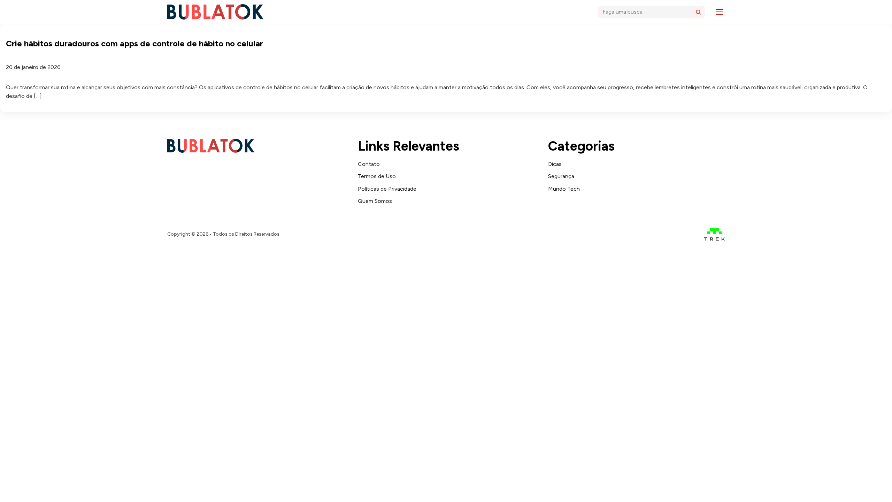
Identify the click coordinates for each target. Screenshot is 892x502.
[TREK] (714, 234)
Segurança (561, 176)
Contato (369, 164)
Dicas (555, 164)
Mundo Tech (564, 188)
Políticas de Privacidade (387, 188)
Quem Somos (375, 201)
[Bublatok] (215, 12)
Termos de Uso (377, 176)
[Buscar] (698, 12)
